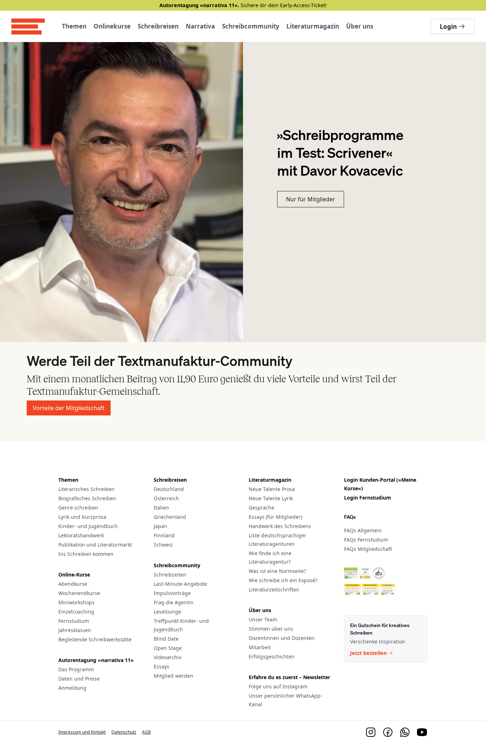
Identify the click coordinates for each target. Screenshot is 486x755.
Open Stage (168, 648)
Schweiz (163, 544)
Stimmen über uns (271, 628)
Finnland (164, 535)
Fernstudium (73, 620)
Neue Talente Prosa (272, 489)
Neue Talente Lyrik (271, 498)
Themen (74, 26)
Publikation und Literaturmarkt (95, 544)
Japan (160, 526)
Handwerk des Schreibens (280, 526)
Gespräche (261, 507)
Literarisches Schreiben (86, 489)
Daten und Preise (79, 678)
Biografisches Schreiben (87, 498)
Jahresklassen (74, 630)
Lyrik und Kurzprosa (82, 516)
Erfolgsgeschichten (272, 656)
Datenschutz (123, 732)
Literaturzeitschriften (274, 589)
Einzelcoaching (76, 611)
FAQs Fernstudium (366, 539)
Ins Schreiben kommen (85, 553)
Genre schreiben (78, 507)
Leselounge (167, 611)
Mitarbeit (260, 647)
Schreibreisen (158, 26)
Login (448, 26)
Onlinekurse (112, 26)
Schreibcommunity (250, 26)
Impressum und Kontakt (82, 732)
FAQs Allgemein (363, 530)
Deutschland (169, 489)
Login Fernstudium (367, 497)
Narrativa (200, 26)
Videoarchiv (167, 657)
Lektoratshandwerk (81, 535)
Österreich (166, 498)
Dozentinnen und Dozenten (282, 638)
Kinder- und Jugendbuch (88, 526)
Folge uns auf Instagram (278, 686)
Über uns (359, 26)
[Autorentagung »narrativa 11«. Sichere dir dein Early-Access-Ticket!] (243, 5)
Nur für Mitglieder (310, 199)
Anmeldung (72, 687)
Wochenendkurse (79, 593)
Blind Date (166, 638)
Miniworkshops (76, 602)
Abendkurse (72, 583)
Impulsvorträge (172, 593)
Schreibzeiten (170, 574)
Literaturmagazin (312, 26)
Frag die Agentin (174, 602)
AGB (146, 732)
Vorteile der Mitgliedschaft (69, 408)
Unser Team (263, 619)
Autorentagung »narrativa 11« (96, 660)
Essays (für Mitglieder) (275, 516)
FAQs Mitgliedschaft (368, 548)
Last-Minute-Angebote (180, 583)
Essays (161, 666)
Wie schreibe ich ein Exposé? (283, 580)
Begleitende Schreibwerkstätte (95, 639)
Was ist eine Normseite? (277, 571)
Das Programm (76, 669)
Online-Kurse (74, 574)
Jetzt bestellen (368, 653)
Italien (161, 507)
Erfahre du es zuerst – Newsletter (289, 677)
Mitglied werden (173, 675)
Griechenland (170, 516)
